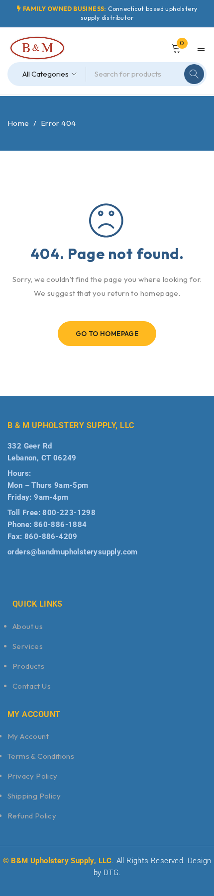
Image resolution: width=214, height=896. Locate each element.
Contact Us (31, 686)
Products (28, 666)
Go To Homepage (107, 334)
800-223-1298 (69, 512)
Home (18, 123)
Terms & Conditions (40, 756)
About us (27, 626)
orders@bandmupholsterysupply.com (72, 551)
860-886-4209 (51, 536)
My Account (28, 736)
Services (27, 646)
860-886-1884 (60, 524)
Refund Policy (31, 815)
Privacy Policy (32, 776)
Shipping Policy (34, 796)
